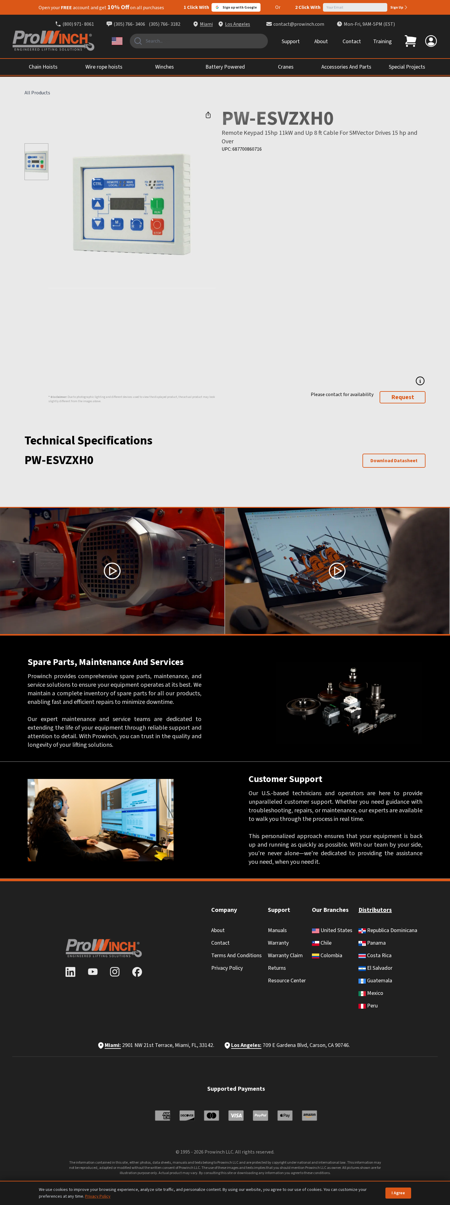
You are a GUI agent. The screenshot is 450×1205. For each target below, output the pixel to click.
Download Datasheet (394, 460)
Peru (372, 1006)
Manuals (277, 930)
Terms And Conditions (236, 955)
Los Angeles (237, 24)
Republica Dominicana (391, 930)
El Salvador (379, 968)
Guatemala (379, 980)
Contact (352, 41)
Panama (376, 943)
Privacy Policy (227, 968)
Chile (325, 943)
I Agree (398, 1193)
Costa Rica (379, 955)
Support (291, 41)
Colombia (330, 955)
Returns (277, 968)
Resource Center (287, 980)
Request (402, 397)
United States (335, 930)
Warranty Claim (285, 955)
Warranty (278, 943)
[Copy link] (208, 115)
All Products (37, 92)
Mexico (374, 993)
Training (382, 41)
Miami (206, 24)
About (321, 41)
